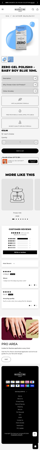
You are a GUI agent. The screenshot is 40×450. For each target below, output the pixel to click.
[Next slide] (37, 2)
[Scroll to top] (35, 434)
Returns (20, 409)
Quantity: (4, 137)
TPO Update (20, 428)
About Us (20, 398)
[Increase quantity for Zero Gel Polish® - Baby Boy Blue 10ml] (36, 142)
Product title (17, 213)
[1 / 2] (4, 59)
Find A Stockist (20, 423)
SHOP (32, 2)
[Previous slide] (2, 2)
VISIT (6, 359)
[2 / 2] (11, 59)
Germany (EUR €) (20, 391)
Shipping (20, 406)
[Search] (33, 9)
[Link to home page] (20, 374)
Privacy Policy (20, 401)
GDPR (20, 417)
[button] (12, 238)
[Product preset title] (17, 194)
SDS (20, 414)
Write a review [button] (20, 252)
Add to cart (20, 151)
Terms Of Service (20, 404)
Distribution (20, 425)
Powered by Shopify (16, 435)
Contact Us (20, 420)
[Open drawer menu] (2, 9)
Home (7, 16)
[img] (7, 271)
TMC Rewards (20, 412)
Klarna (20, 396)
